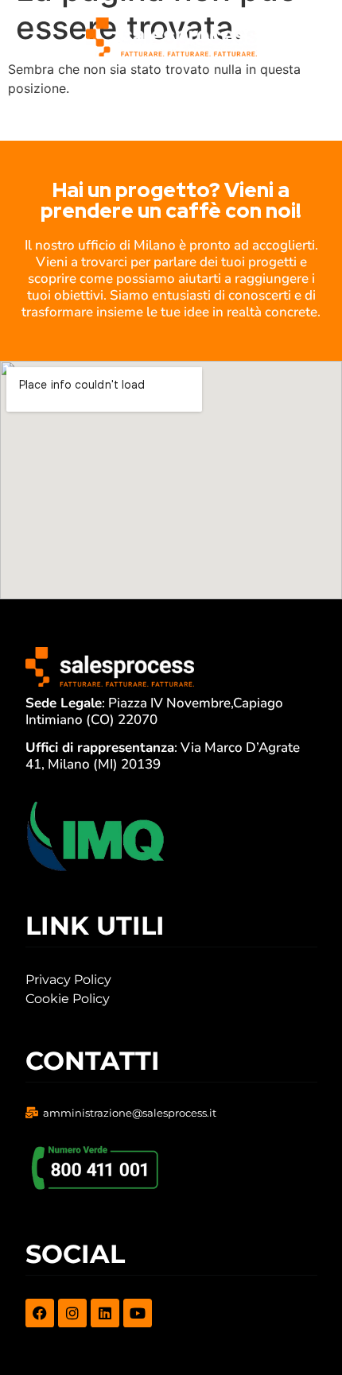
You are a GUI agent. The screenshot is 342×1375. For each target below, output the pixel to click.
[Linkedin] (105, 1313)
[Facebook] (39, 1313)
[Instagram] (72, 1313)
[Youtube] (137, 1313)
